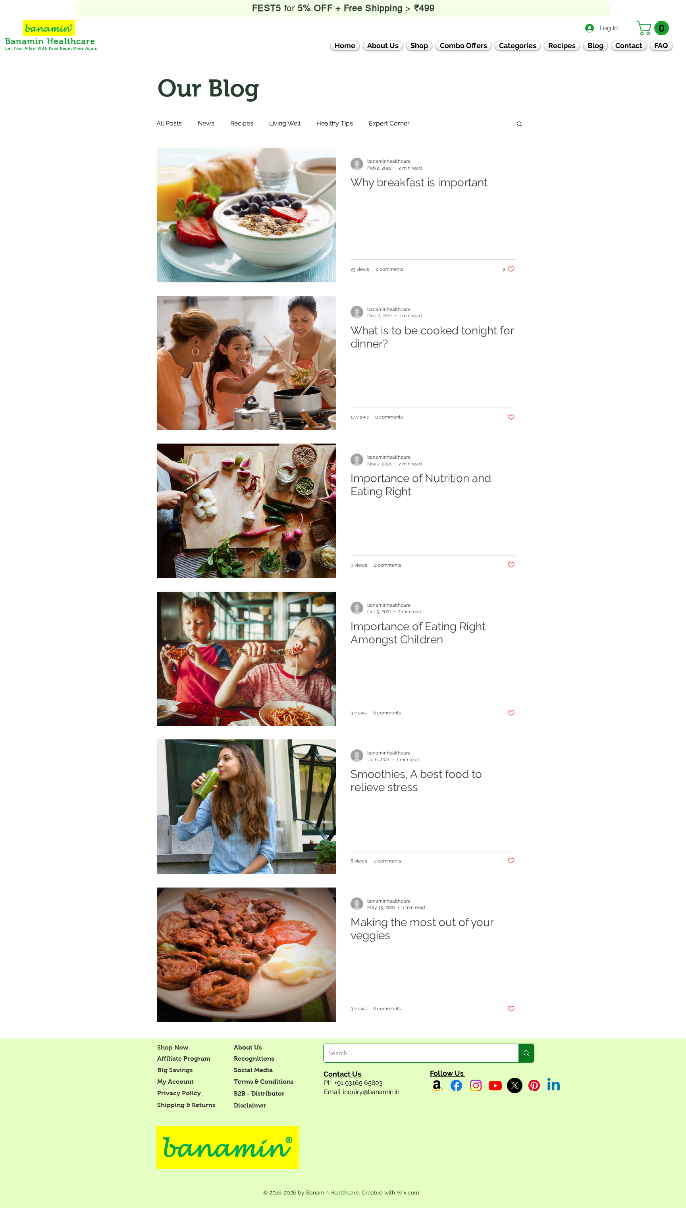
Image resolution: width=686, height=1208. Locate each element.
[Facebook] (456, 1085)
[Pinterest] (534, 1085)
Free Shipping (374, 8)
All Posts (169, 123)
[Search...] (526, 1053)
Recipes (241, 123)
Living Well (285, 123)
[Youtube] (495, 1085)
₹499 (423, 8)
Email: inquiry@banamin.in (361, 1092)
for (314, 8)
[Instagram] (476, 1085)
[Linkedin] (553, 1085)
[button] (654, 28)
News (206, 123)
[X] (514, 1085)
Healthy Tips (334, 123)
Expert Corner (389, 123)
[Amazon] (437, 1085)
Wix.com (408, 1192)
